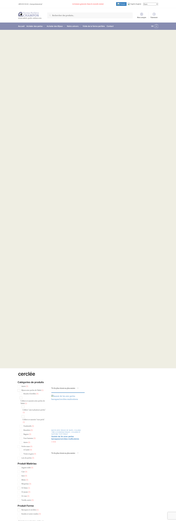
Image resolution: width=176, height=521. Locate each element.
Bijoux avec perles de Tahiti (62, 430)
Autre (24, 386)
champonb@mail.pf (36, 4)
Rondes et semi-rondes (31, 514)
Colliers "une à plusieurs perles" (66, 431)
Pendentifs (28, 426)
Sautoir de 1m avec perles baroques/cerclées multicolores (65, 437)
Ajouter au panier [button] (68, 447)
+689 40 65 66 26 (23, 4)
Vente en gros (29, 454)
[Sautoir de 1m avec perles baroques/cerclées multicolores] (68, 411)
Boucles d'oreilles (30, 394)
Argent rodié (27, 467)
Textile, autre (27, 500)
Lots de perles (27, 458)
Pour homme (29, 438)
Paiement (154, 17)
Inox (24, 476)
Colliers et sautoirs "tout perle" (65, 433)
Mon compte (141, 17)
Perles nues (26, 446)
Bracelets (28, 430)
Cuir (24, 472)
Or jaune (25, 492)
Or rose (25, 496)
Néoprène (26, 484)
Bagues (27, 434)
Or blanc (25, 488)
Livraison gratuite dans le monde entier (88, 4)
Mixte (24, 480)
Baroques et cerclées (30, 510)
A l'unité (27, 450)
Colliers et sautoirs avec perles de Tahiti (32, 402)
